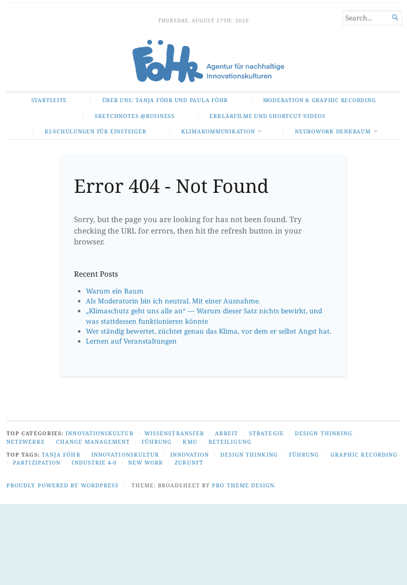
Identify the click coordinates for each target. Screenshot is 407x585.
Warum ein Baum (114, 291)
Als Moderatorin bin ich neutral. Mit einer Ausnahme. (173, 300)
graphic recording (364, 454)
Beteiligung (230, 441)
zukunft (189, 462)
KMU (190, 441)
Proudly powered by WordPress (62, 485)
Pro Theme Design (243, 485)
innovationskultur (125, 454)
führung (304, 454)
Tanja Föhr (61, 454)
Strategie (266, 433)
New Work (146, 462)
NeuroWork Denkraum (333, 131)
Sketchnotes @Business (135, 115)
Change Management (93, 441)
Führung (156, 441)
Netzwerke (25, 441)
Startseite (49, 100)
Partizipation (37, 462)
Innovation (189, 454)
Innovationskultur (99, 433)
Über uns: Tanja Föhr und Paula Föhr (165, 100)
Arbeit (226, 433)
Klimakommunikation (218, 131)
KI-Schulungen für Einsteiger (95, 131)
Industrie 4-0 (94, 462)
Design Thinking (323, 433)
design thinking (249, 454)
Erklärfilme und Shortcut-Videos (267, 115)
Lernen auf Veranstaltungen (131, 341)
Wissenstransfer (174, 433)
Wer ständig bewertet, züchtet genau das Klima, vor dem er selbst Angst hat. (208, 331)
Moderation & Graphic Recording (319, 100)
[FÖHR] (203, 62)
